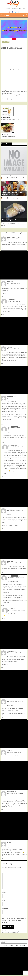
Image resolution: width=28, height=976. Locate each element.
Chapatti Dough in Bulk (8, 220)
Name (4, 892)
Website (5, 908)
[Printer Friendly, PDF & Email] (8, 99)
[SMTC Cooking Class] (14, 37)
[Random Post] (23, 15)
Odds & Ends (6, 41)
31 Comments (22, 198)
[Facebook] (12, 12)
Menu (7, 15)
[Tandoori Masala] (14, 174)
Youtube (5, 945)
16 (25, 43)
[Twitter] (15, 12)
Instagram (22, 945)
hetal (4, 223)
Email (4, 900)
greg (9, 281)
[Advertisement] (14, 265)
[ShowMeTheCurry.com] (2, 14)
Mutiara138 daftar (13, 237)
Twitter (16, 945)
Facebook (11, 945)
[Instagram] (18, 12)
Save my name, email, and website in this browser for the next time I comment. (14, 920)
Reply (2, 249)
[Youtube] (9, 12)
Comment (5, 871)
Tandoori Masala (14, 175)
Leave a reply (20, 178)
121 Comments (6, 226)
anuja (4, 178)
